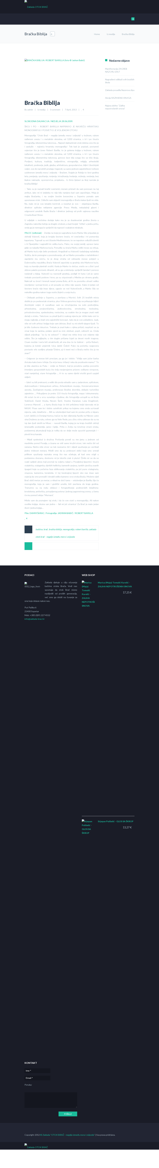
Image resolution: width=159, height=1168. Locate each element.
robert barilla (81, 529)
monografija (68, 529)
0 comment (55, 109)
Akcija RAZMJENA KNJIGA (118, 98)
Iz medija (111, 34)
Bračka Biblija (42, 102)
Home (97, 34)
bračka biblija (55, 529)
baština (39, 529)
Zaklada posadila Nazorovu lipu (119, 90)
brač (45, 529)
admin (30, 109)
